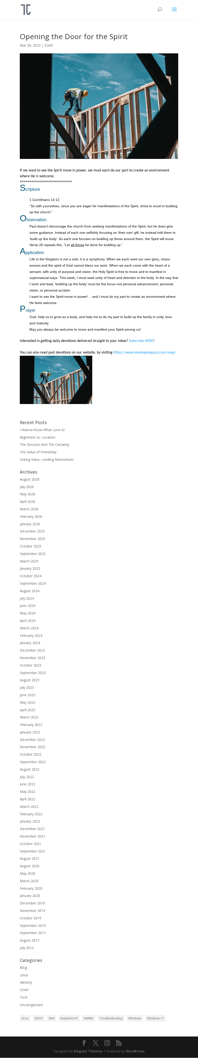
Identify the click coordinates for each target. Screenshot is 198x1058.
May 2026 (27, 494)
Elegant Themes (88, 1051)
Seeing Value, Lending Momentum (46, 459)
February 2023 (31, 724)
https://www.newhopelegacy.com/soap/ (144, 353)
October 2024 (30, 576)
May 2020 (27, 873)
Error (25, 1018)
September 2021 (33, 851)
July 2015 (27, 947)
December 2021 (32, 828)
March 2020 (29, 881)
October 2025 (30, 546)
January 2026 (30, 524)
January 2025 (30, 568)
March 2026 (29, 509)
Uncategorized (31, 1004)
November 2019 (32, 910)
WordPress (135, 1051)
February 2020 (31, 888)
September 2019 (33, 925)
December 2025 (32, 531)
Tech (24, 997)
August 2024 (29, 591)
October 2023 (30, 665)
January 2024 (30, 642)
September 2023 (33, 672)
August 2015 (29, 940)
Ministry (26, 982)
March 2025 (29, 561)
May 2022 (27, 791)
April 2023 (27, 710)
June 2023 (27, 695)
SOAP (48, 45)
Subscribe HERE (141, 341)
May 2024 (27, 613)
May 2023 (27, 702)
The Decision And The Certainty (44, 444)
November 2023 (32, 657)
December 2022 (32, 739)
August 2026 (29, 479)
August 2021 (29, 858)
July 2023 (27, 687)
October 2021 (30, 843)
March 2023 (29, 717)
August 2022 (29, 769)
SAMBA (88, 1018)
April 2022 (27, 799)
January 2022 (30, 821)
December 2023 (32, 650)
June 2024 (27, 605)
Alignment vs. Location (37, 437)
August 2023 (29, 680)
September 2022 (33, 762)
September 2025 (33, 553)
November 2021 (32, 836)
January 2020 (30, 895)
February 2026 (31, 516)
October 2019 (30, 918)
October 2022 (30, 754)
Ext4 (51, 1018)
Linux (24, 975)
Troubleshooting (110, 1018)
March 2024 (29, 628)
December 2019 (32, 903)
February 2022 (31, 814)
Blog (23, 967)
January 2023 (30, 732)
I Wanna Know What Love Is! (42, 429)
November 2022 (32, 747)
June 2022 (27, 784)
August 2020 (29, 866)
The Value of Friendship (38, 452)
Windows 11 (155, 1018)
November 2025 (32, 538)
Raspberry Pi (69, 1018)
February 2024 (31, 635)
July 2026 (27, 486)
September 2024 (33, 583)
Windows (134, 1018)
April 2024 (27, 620)
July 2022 (27, 776)
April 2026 (27, 501)
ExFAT (39, 1018)
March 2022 (29, 806)
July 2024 (27, 598)
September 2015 (33, 932)
